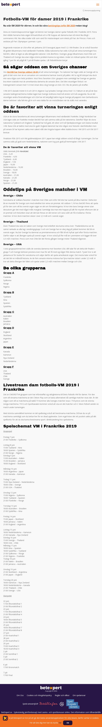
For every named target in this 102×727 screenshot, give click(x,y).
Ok (68, 723)
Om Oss (20, 695)
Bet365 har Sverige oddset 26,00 (22, 72)
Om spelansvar (79, 695)
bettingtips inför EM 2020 (61, 25)
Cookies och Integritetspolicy (39, 695)
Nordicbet (24, 151)
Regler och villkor (62, 695)
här (14, 22)
